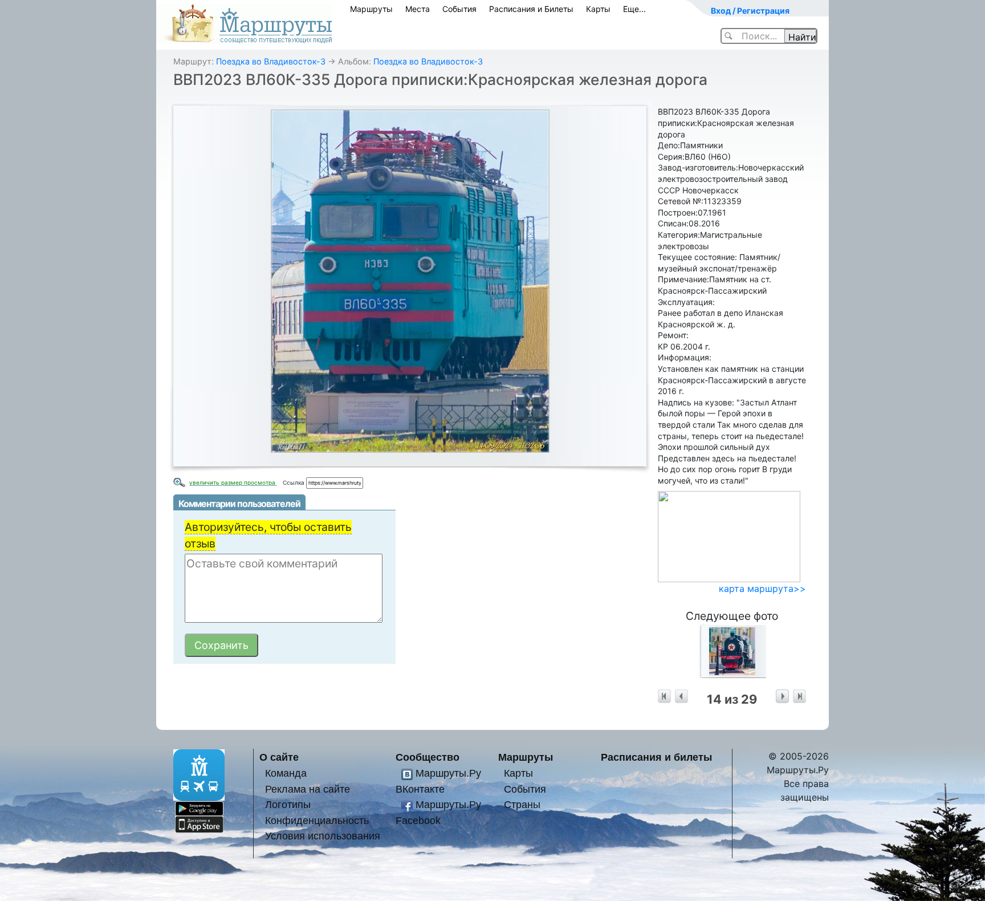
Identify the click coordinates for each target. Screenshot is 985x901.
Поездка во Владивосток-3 (270, 61)
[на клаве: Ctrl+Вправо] (782, 696)
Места (417, 9)
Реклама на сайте (307, 789)
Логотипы (288, 804)
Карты (598, 9)
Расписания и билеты (656, 757)
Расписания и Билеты (531, 9)
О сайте (279, 757)
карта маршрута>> (762, 588)
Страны (522, 804)
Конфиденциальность (317, 820)
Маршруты (371, 9)
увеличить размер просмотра (233, 482)
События (459, 9)
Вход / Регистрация (750, 10)
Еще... (634, 9)
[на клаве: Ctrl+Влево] (681, 696)
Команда (286, 773)
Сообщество (427, 757)
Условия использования (322, 836)
